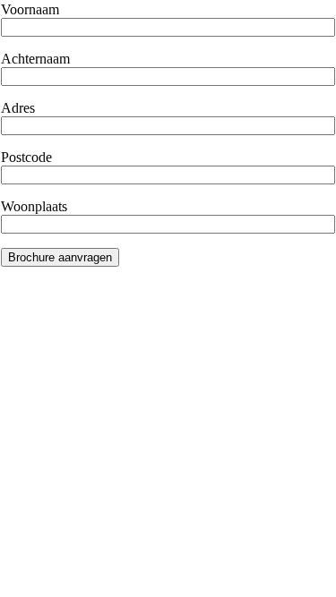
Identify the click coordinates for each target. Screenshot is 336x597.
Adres (18, 107)
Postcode (26, 157)
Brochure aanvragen (60, 257)
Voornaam (30, 9)
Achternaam (35, 58)
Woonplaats (34, 206)
